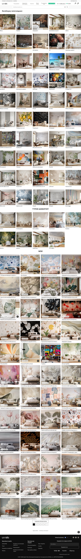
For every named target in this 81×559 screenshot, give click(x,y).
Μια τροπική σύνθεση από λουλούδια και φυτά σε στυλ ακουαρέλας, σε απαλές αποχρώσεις (29, 319)
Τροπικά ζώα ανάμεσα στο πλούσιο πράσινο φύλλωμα (49, 341)
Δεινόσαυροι (24, 275)
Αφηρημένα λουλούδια (46, 496)
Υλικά (3, 546)
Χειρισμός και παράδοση (7, 548)
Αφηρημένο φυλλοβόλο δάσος (69, 496)
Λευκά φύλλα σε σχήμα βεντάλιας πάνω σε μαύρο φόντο (29, 341)
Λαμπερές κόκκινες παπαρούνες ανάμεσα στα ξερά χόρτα (70, 319)
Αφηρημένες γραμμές (67, 341)
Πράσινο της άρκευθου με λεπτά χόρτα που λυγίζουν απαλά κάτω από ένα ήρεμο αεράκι (49, 518)
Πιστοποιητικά (16, 547)
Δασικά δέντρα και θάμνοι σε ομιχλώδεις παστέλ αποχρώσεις (49, 474)
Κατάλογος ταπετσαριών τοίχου (18, 550)
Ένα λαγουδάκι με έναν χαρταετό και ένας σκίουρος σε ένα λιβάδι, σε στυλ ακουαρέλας (70, 408)
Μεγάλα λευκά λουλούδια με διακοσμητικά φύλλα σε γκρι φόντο (29, 474)
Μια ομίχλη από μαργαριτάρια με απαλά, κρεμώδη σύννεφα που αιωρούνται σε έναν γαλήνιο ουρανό (8, 518)
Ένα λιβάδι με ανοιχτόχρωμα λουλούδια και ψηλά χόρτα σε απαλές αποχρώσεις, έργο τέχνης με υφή (70, 474)
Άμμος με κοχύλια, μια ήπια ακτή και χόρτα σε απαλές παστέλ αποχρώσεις (70, 518)
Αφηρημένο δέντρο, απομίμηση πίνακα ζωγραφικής (29, 297)
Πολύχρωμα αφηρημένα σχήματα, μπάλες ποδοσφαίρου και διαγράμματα (8, 275)
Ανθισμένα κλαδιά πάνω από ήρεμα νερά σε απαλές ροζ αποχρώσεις (8, 474)
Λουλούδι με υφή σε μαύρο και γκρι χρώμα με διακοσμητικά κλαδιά (49, 319)
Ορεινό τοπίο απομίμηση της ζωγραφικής (8, 297)
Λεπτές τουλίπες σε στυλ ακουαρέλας (8, 430)
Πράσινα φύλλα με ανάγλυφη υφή (48, 430)
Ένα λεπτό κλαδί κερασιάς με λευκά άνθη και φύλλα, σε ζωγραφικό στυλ (70, 385)
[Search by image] (65, 7)
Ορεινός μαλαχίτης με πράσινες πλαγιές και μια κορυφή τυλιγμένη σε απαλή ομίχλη (29, 518)
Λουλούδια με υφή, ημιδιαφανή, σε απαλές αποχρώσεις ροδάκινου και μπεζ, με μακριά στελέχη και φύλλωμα (29, 385)
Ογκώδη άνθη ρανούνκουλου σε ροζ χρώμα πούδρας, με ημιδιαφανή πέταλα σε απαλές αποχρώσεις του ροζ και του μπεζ (29, 430)
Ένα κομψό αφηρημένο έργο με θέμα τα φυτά (70, 297)
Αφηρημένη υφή (4, 385)
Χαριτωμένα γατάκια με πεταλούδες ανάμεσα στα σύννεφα (49, 275)
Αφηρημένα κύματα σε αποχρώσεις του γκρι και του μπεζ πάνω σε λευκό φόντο (49, 452)
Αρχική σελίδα (35, 530)
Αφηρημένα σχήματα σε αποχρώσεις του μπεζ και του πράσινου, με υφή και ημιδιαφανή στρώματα (8, 408)
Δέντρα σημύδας (65, 363)
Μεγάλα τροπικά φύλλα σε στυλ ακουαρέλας (8, 319)
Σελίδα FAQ (4, 543)
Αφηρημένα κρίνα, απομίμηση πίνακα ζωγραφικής (70, 275)
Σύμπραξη (40, 548)
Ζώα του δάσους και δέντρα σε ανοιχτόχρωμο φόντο (8, 341)
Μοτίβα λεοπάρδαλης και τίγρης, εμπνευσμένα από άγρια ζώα (29, 452)
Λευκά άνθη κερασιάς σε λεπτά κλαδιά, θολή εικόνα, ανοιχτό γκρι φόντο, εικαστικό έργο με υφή (29, 496)
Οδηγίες (3, 550)
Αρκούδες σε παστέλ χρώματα (48, 408)
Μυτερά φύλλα (3, 363)
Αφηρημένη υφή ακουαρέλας (7, 452)
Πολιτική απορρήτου (32, 545)
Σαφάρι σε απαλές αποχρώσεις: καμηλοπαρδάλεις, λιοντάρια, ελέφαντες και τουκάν (70, 430)
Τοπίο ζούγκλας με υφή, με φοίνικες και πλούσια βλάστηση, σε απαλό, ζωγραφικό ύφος (8, 496)
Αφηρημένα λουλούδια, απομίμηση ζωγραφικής (49, 297)
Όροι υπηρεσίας (41, 543)
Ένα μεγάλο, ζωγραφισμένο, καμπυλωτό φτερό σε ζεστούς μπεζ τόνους (70, 452)
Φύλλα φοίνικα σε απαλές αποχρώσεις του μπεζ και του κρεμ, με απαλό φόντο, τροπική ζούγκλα (29, 408)
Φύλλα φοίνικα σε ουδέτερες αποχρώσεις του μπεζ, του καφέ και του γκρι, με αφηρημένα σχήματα (49, 385)
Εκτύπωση (30, 547)
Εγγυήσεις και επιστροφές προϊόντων (18, 544)
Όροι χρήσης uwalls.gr (32, 549)
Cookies (40, 546)
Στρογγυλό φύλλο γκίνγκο (27, 363)
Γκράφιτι (43, 363)
